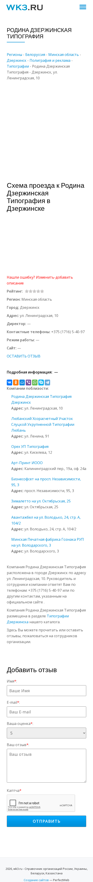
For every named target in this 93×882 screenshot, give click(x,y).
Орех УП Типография (30, 446)
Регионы (14, 54)
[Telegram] (47, 382)
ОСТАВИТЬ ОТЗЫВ (23, 356)
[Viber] (28, 382)
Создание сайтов (36, 880)
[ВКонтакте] (9, 382)
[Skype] (41, 382)
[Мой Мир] (22, 382)
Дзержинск (16, 60)
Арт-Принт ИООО (27, 462)
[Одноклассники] (16, 382)
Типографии (18, 66)
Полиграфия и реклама (50, 60)
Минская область (63, 54)
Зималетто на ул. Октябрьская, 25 (41, 501)
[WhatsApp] (34, 382)
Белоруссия (35, 54)
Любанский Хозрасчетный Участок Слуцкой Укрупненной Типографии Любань (42, 424)
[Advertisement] (46, 127)
